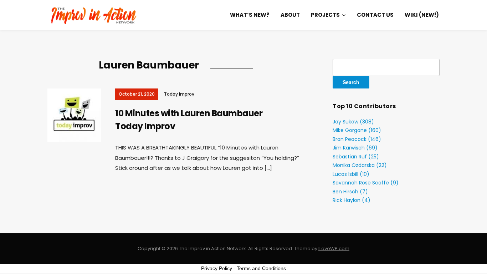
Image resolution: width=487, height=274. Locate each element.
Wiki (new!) (422, 15)
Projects (325, 15)
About (290, 15)
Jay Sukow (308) (353, 121)
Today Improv (179, 94)
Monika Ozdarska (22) (360, 165)
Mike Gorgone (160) (357, 130)
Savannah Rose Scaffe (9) (366, 182)
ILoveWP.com (333, 248)
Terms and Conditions (261, 268)
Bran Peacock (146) (357, 139)
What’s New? (250, 15)
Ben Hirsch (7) (350, 191)
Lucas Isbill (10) (351, 174)
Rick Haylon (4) (351, 200)
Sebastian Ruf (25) (356, 156)
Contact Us (375, 15)
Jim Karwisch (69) (355, 147)
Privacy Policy (216, 268)
